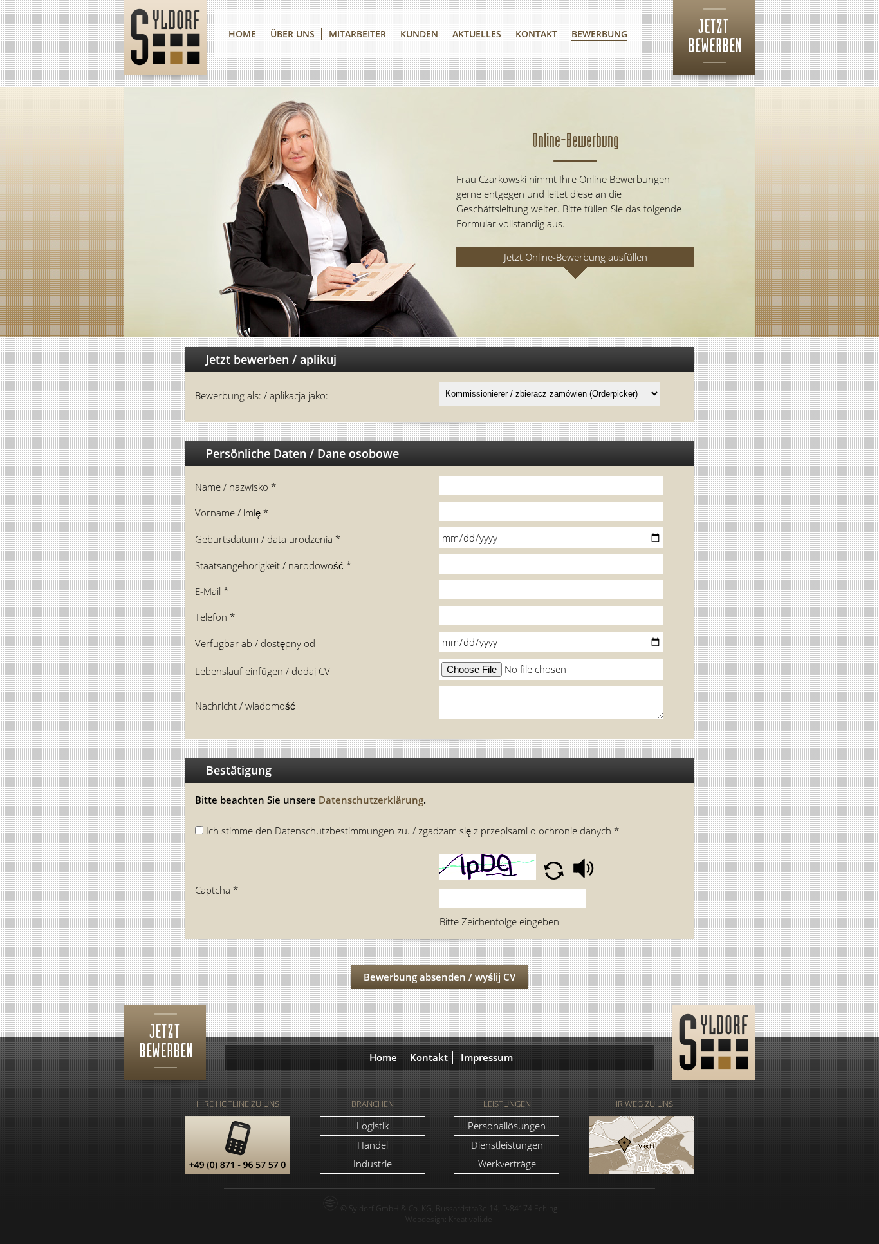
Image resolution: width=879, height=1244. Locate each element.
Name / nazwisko (235, 486)
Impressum (487, 1057)
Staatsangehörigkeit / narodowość (273, 565)
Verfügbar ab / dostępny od (255, 643)
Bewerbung (599, 34)
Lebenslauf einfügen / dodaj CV (262, 670)
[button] (555, 875)
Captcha (216, 889)
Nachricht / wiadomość (245, 705)
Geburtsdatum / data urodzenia (267, 538)
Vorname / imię (231, 512)
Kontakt (429, 1057)
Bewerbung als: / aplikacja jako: (261, 395)
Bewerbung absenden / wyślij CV (439, 976)
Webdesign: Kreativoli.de (448, 1219)
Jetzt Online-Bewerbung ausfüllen (575, 256)
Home (383, 1057)
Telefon (215, 616)
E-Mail (211, 591)
